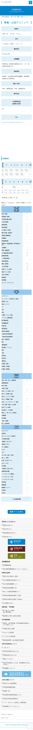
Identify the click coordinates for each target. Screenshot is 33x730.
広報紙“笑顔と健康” (9, 628)
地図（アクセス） (8, 659)
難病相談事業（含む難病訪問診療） (14, 640)
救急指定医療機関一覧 (10, 588)
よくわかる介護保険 (9, 636)
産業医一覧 (6, 691)
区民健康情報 (6, 619)
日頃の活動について (8, 679)
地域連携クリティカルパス (11, 706)
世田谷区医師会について (9, 644)
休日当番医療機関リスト (10, 584)
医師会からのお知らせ (8, 521)
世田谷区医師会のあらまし (11, 651)
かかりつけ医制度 (8, 632)
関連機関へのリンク (9, 668)
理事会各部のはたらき (10, 655)
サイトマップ (4, 718)
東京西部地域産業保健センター (12, 694)
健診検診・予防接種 (8, 607)
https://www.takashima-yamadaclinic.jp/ (13, 122)
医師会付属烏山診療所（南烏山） (13, 599)
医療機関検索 (6, 561)
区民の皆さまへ (8, 529)
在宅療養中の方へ (8, 603)
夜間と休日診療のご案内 (10, 576)
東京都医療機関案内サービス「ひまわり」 (16, 569)
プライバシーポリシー (7, 714)
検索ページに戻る (16, 512)
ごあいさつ (6, 647)
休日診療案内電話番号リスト (12, 580)
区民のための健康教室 (10, 683)
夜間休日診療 (6, 572)
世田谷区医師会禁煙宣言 (10, 698)
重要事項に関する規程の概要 (12, 616)
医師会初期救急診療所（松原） (12, 595)
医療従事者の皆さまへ (10, 533)
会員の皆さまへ (8, 536)
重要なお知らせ (8, 525)
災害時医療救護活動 (9, 687)
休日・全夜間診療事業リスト (12, 591)
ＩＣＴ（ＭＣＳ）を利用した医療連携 (14, 702)
